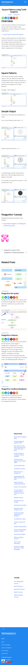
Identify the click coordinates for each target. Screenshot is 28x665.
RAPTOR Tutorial (18, 586)
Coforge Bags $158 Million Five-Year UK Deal (19, 478)
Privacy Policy (4, 650)
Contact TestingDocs (6, 647)
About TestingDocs (6, 645)
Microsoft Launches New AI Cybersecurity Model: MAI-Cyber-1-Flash (19, 448)
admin (10, 14)
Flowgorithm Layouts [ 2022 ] (12, 250)
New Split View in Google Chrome (18, 509)
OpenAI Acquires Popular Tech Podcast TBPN (20, 461)
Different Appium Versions (18, 538)
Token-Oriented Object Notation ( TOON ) (20, 530)
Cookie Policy (4, 653)
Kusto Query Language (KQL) (20, 437)
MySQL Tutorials (18, 592)
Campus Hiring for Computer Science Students (19, 455)
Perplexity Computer (19, 468)
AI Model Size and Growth (18, 501)
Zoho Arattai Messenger (17, 542)
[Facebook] (8, 18)
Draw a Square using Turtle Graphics (13, 34)
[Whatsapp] (3, 18)
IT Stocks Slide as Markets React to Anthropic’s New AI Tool (19, 492)
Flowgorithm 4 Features (9, 335)
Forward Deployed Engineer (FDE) (19, 442)
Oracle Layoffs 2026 (19, 465)
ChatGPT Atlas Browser (20, 526)
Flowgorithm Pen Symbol (10, 293)
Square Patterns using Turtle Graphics (14, 10)
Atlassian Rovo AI (18, 497)
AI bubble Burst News (20, 519)
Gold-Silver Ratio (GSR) (20, 505)
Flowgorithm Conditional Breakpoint (14, 252)
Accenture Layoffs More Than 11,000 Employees (19, 548)
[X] (11, 18)
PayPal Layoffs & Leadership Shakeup (19, 483)
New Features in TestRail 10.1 (18, 472)
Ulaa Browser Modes (19, 534)
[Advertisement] (7, 413)
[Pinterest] (14, 18)
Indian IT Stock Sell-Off (20, 487)
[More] (17, 18)
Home (2, 642)
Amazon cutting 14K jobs (19, 522)
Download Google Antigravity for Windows (19, 514)
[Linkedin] (5, 18)
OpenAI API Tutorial (19, 589)
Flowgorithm (17, 14)
